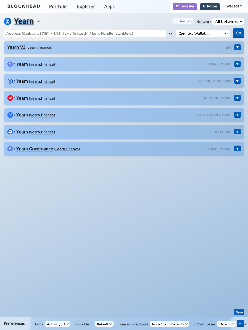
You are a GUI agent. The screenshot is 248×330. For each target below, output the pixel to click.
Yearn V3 (16, 47)
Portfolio (58, 6)
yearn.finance (39, 47)
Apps (109, 6)
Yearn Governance (34, 148)
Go (238, 32)
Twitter (211, 6)
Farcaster (187, 6)
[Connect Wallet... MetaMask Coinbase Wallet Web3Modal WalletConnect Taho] (203, 33)
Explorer (86, 6)
